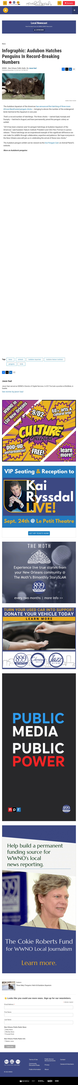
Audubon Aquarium (34, 359)
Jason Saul (32, 68)
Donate (70, 3)
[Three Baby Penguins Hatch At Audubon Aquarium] (8, 986)
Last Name (7, 1019)
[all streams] (75, 10)
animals (20, 359)
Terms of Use (33, 1059)
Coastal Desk (10, 1034)
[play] (5, 10)
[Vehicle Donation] (39, 638)
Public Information (35, 1069)
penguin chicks (25, 109)
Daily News (9, 1029)
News (4, 44)
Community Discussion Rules (34, 1064)
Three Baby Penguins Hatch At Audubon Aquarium (33, 985)
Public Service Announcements (50, 1059)
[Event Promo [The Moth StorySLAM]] (39, 572)
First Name (7, 1012)
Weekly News (10, 1032)
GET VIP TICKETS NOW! (39, 533)
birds (21, 364)
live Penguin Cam (52, 143)
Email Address (9, 1004)
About (47, 1069)
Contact (62, 1059)
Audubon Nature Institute (54, 359)
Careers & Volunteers (67, 1064)
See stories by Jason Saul (12, 391)
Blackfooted (14, 109)
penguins (12, 364)
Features (18, 982)
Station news (10, 1041)
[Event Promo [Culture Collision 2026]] (39, 431)
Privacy (47, 1065)
